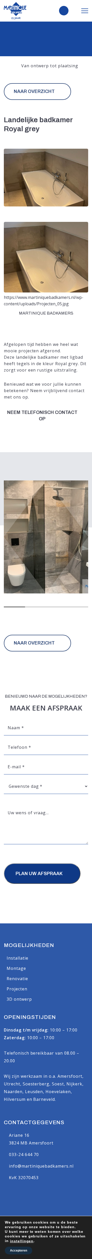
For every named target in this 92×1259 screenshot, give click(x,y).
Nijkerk (74, 1084)
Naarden (13, 1091)
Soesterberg (36, 1084)
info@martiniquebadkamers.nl (41, 1166)
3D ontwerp (19, 999)
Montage (16, 968)
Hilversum (15, 1099)
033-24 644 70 (24, 1154)
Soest (58, 1084)
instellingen (22, 1241)
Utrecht (12, 1084)
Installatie (17, 958)
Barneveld (44, 1099)
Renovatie (17, 978)
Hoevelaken (58, 1091)
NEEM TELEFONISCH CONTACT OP (42, 415)
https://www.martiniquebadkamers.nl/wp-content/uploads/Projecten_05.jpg (43, 301)
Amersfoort (69, 1076)
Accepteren (18, 1250)
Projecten (17, 989)
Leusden (34, 1091)
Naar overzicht (34, 91)
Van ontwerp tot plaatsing (49, 66)
